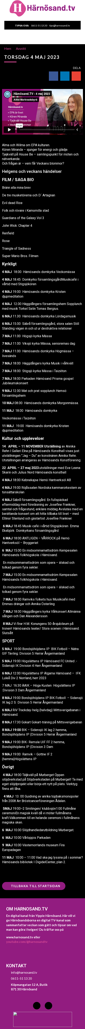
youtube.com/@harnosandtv (26, 942)
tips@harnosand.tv (59, 25)
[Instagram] (48, 1005)
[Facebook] (36, 1005)
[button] (42, 40)
